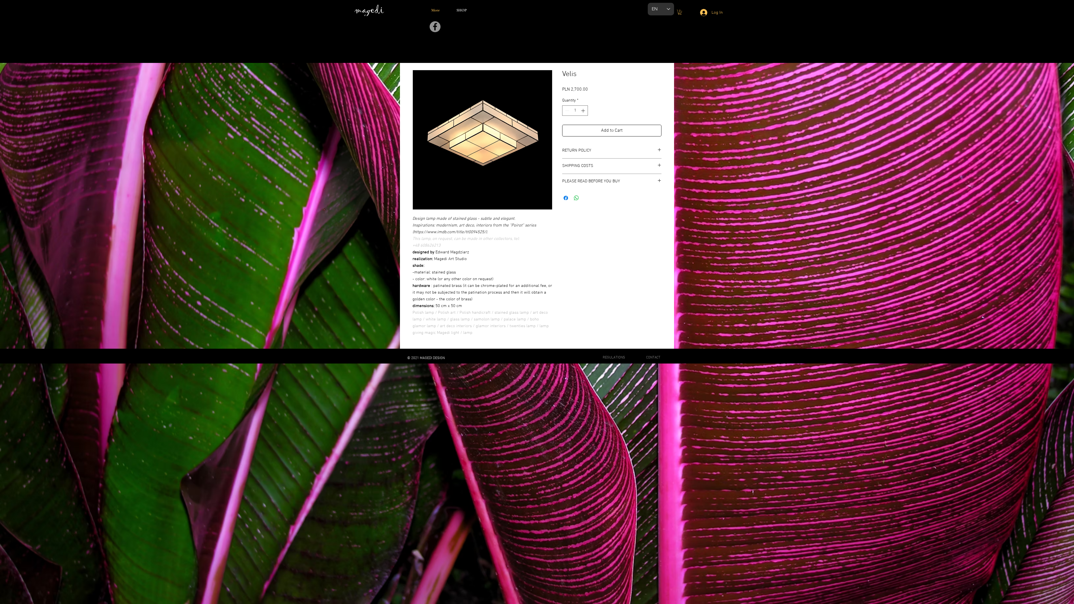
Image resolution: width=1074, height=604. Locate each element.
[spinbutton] (575, 110)
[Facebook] (435, 26)
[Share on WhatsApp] (576, 198)
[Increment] (583, 110)
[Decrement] (566, 110)
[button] (680, 12)
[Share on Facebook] (565, 198)
